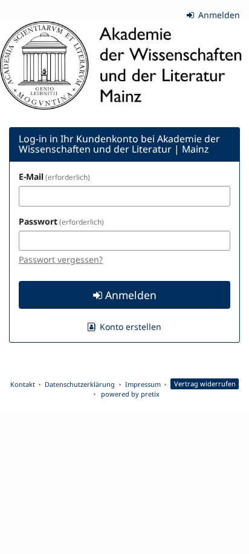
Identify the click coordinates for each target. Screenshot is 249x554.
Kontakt (22, 384)
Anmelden (218, 15)
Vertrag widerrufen (205, 384)
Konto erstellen (129, 326)
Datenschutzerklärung (80, 384)
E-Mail (53, 176)
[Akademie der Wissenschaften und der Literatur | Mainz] (124, 65)
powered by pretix (130, 393)
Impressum (143, 384)
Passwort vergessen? (61, 259)
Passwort (60, 221)
